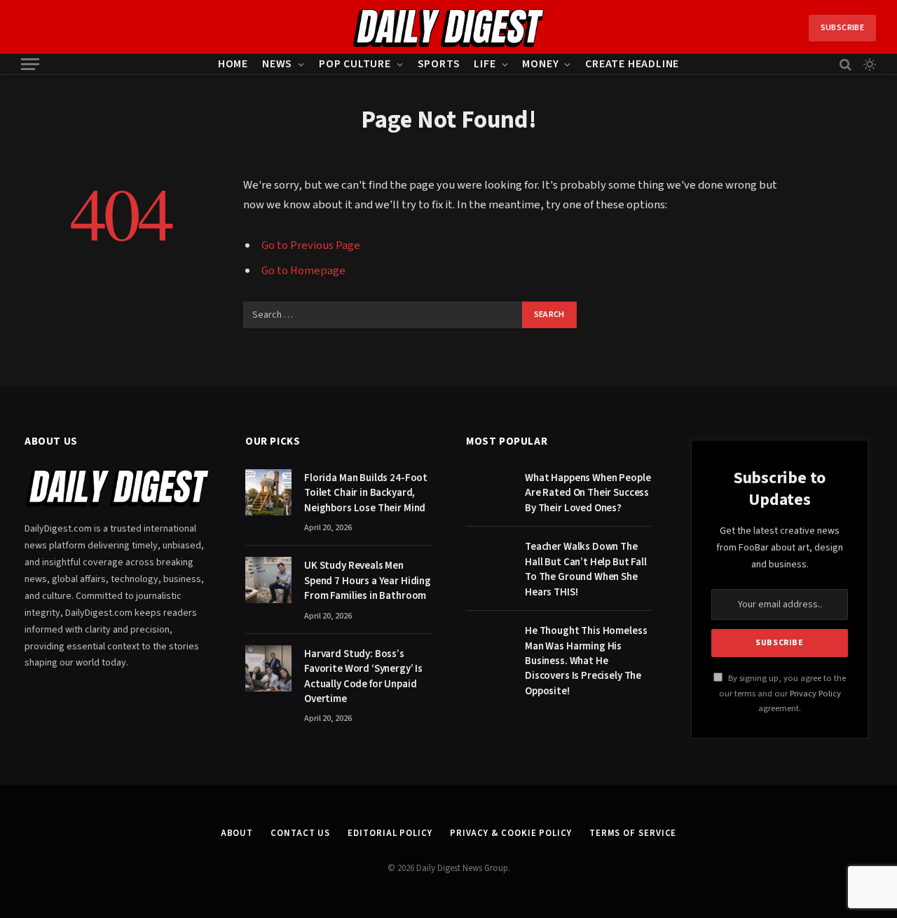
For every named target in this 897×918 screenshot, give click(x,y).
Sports (439, 64)
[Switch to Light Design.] (868, 64)
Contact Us (300, 833)
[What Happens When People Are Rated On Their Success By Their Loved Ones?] (489, 492)
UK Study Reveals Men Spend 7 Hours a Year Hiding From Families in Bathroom (367, 580)
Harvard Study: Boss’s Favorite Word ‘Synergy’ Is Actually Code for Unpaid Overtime (363, 676)
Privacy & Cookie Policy (511, 833)
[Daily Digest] (449, 28)
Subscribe (842, 28)
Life (484, 64)
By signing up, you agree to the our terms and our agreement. (782, 693)
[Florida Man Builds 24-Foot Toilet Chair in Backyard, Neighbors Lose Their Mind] (268, 492)
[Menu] (30, 64)
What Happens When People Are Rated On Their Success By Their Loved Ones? (587, 493)
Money (540, 64)
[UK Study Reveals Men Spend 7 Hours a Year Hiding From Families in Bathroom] (268, 580)
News (277, 64)
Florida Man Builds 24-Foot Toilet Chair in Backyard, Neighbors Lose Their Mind (365, 493)
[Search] (845, 64)
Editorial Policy (390, 833)
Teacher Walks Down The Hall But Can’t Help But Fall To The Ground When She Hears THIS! (586, 569)
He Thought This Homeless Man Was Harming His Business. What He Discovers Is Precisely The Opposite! (586, 660)
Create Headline (632, 64)
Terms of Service (633, 833)
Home (233, 64)
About (237, 833)
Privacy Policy (815, 693)
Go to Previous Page (310, 245)
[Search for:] (383, 315)
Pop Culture (355, 64)
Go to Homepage (303, 270)
